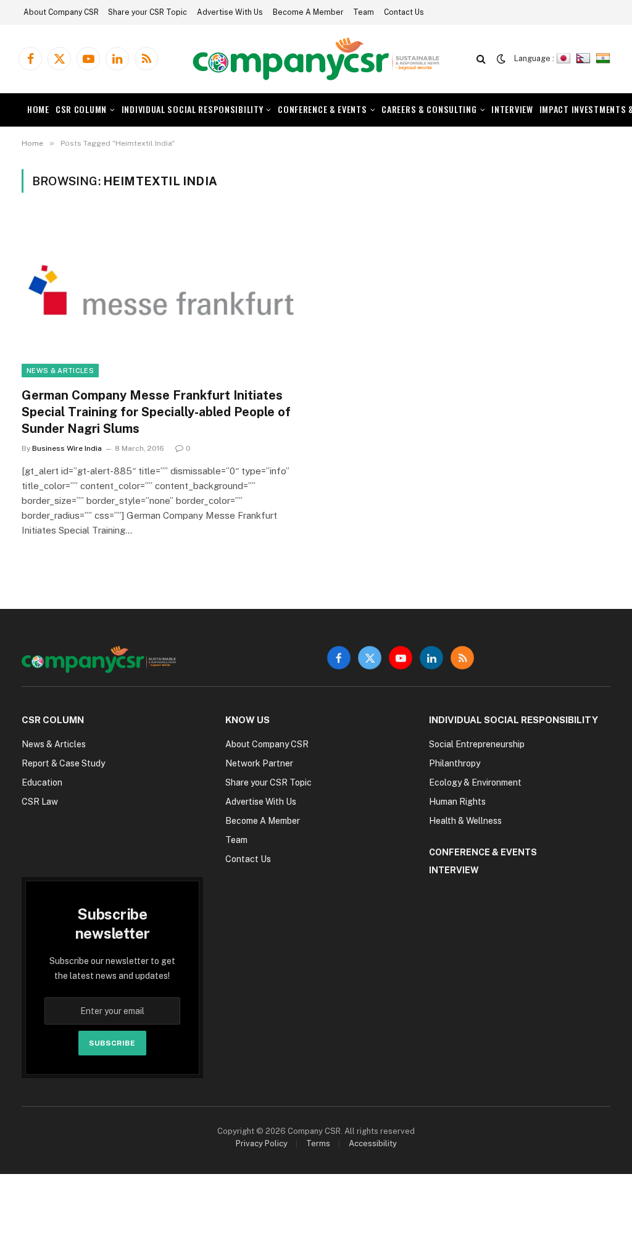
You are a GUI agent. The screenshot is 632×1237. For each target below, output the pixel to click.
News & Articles (60, 370)
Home (38, 109)
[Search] (481, 59)
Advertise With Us (230, 12)
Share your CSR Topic (147, 12)
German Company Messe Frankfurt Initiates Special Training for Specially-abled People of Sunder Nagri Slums (156, 412)
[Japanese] (565, 58)
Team (363, 12)
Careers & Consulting (428, 109)
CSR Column (81, 109)
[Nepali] (585, 58)
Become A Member (308, 12)
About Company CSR (61, 12)
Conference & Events (322, 109)
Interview (512, 109)
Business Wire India (67, 448)
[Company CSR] (316, 58)
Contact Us (404, 12)
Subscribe (112, 1043)
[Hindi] (604, 58)
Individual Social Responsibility (193, 109)
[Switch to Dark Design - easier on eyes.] (501, 59)
